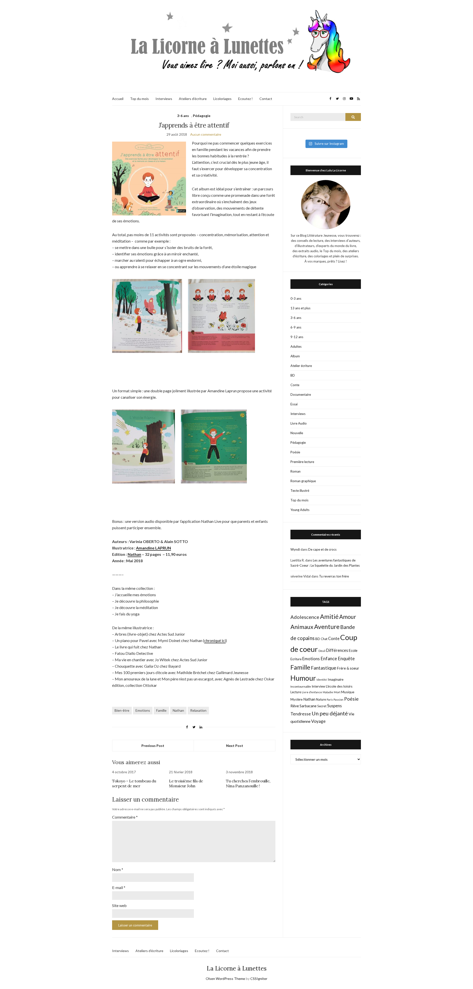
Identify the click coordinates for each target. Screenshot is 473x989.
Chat (324, 639)
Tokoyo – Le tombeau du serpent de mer (134, 783)
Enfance (329, 658)
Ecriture (296, 659)
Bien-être (122, 710)
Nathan (134, 554)
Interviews (163, 99)
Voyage (318, 721)
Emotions (142, 710)
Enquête (346, 658)
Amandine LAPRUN (153, 547)
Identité (322, 679)
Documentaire (300, 394)
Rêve (294, 706)
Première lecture (302, 462)
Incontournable (300, 686)
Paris (330, 699)
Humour (303, 678)
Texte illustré (299, 491)
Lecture (295, 692)
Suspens (334, 705)
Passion (338, 699)
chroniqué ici (215, 640)
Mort (337, 692)
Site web (119, 905)
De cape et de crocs (322, 549)
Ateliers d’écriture (193, 99)
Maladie (328, 692)
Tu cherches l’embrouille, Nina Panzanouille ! (248, 783)
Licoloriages (222, 99)
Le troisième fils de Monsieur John (186, 783)
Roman (295, 471)
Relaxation (198, 710)
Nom (117, 869)
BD (292, 375)
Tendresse (300, 713)
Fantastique (323, 668)
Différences (337, 650)
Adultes (296, 346)
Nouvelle (296, 433)
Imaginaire (335, 679)
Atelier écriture (301, 366)
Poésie (295, 452)
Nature (321, 699)
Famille (161, 710)
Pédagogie (201, 116)
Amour (347, 616)
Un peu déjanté (330, 713)
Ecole (353, 650)
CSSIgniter (258, 978)
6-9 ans (295, 327)
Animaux (301, 626)
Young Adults (299, 510)
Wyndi (295, 549)
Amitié (329, 616)
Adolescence (304, 617)
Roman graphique (303, 481)
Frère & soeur (348, 668)
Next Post (234, 745)
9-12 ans (296, 337)
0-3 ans (295, 298)
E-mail (118, 887)
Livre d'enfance (312, 692)
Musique (347, 692)
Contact (265, 99)
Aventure (326, 626)
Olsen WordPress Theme (225, 978)
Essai (294, 404)
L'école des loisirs (339, 686)
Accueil (117, 99)
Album (295, 356)
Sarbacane (308, 706)
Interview (318, 686)
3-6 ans (183, 116)
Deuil (322, 650)
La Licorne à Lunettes (237, 968)
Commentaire (125, 817)
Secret (321, 706)
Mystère (296, 699)
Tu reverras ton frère (334, 576)
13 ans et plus (300, 308)
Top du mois (139, 99)
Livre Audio (298, 423)
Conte (294, 385)
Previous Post (152, 745)
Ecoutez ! (245, 99)
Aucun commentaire (205, 134)
